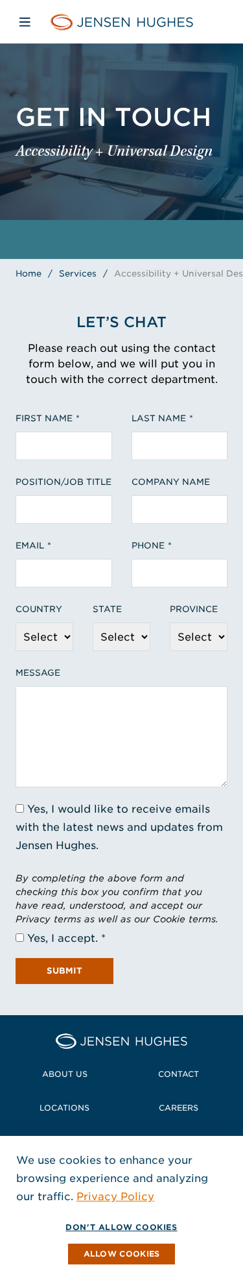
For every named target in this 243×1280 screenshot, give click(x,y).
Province (194, 609)
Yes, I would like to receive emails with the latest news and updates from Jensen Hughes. (119, 827)
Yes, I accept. (62, 938)
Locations (64, 1108)
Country (39, 609)
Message (38, 673)
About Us (64, 1074)
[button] (122, 1254)
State (107, 609)
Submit (64, 971)
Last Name (159, 418)
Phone (148, 545)
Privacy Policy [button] (115, 1196)
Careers (178, 1108)
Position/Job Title (63, 482)
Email (30, 545)
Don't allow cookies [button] (121, 1227)
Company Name (171, 482)
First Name (44, 418)
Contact (178, 1074)
